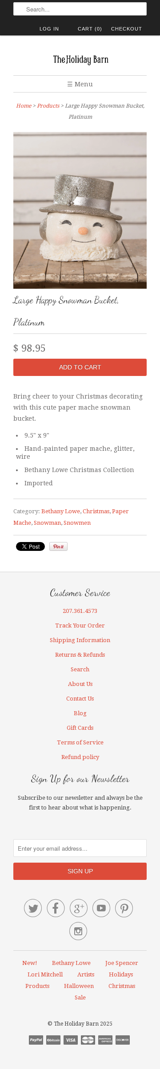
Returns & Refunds (80, 654)
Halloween (79, 986)
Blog (80, 713)
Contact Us (80, 698)
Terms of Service (80, 742)
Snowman (47, 522)
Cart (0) (90, 28)
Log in (49, 28)
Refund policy (80, 757)
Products (48, 106)
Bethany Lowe (60, 511)
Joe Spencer (121, 963)
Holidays (121, 974)
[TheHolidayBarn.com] (80, 59)
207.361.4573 (80, 611)
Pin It (58, 546)
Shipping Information (80, 640)
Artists (85, 974)
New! (29, 963)
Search (80, 669)
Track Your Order (80, 625)
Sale (80, 997)
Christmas (96, 511)
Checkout (126, 28)
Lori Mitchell (45, 974)
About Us (80, 684)
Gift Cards (80, 727)
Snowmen (77, 522)
